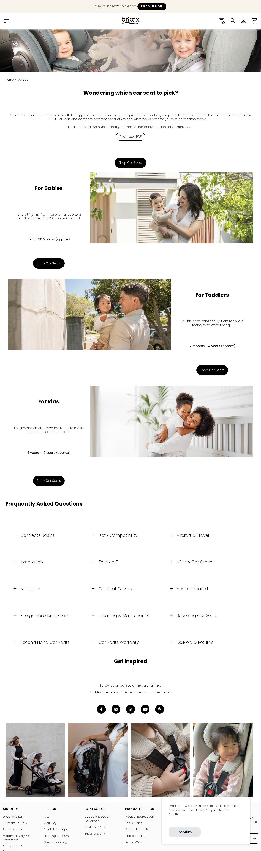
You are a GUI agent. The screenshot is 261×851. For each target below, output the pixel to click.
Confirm (184, 832)
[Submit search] (232, 20)
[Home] (130, 20)
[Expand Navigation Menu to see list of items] (6, 20)
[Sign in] (243, 20)
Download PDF (130, 136)
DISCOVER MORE (152, 6)
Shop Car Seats (130, 162)
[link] (130, 50)
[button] (254, 20)
